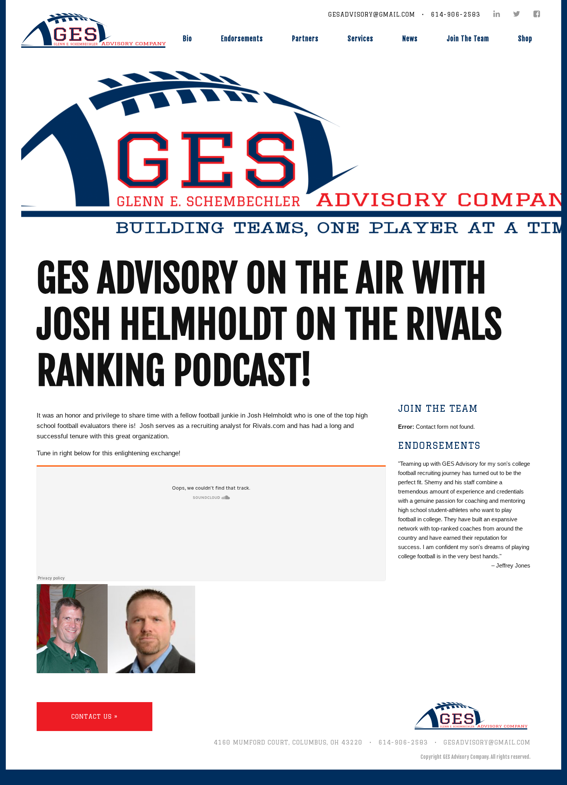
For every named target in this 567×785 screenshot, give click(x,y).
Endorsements (242, 39)
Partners (305, 39)
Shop (525, 39)
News (410, 39)
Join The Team (468, 39)
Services (360, 39)
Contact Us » (94, 716)
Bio (187, 39)
